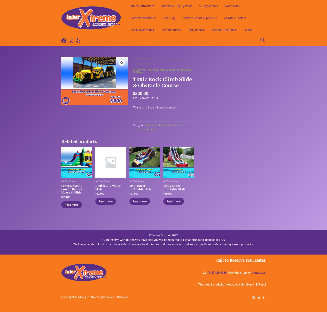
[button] (122, 63)
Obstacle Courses (164, 69)
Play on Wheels (171, 30)
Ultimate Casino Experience (199, 18)
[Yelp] (78, 40)
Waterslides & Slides (144, 129)
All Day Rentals (208, 6)
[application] (253, 30)
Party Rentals (196, 30)
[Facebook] (63, 40)
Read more (72, 205)
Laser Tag (168, 18)
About (248, 30)
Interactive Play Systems (176, 6)
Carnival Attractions (143, 18)
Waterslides (232, 6)
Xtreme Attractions (142, 6)
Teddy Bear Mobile (142, 30)
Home (136, 59)
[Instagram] (71, 40)
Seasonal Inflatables (224, 30)
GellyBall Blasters (235, 18)
